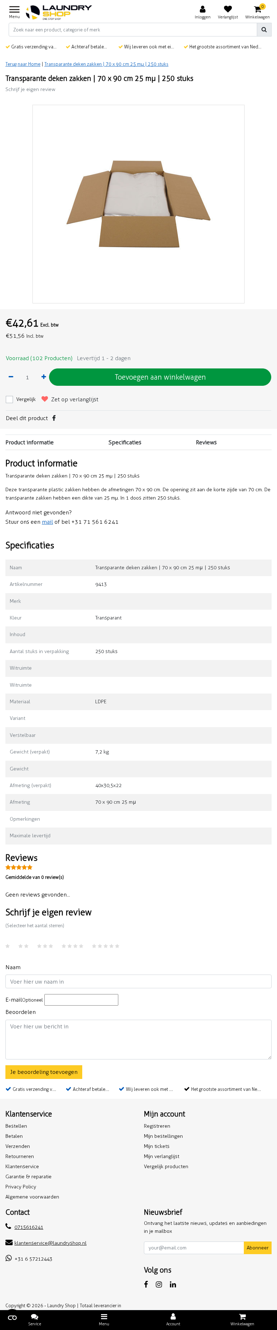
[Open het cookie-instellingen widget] (12, 1317)
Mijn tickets (157, 1146)
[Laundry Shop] (59, 12)
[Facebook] (54, 418)
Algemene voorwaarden (32, 1197)
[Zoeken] (264, 29)
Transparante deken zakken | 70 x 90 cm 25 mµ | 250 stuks (106, 64)
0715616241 (28, 1227)
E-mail (24, 999)
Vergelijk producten (166, 1166)
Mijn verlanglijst (161, 1156)
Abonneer (258, 1248)
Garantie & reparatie (28, 1177)
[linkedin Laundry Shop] (173, 1284)
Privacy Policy (20, 1187)
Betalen (14, 1136)
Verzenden (17, 1146)
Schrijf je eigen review (30, 89)
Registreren (157, 1126)
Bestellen (16, 1126)
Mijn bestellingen (163, 1136)
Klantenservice (22, 1166)
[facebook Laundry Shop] (146, 1284)
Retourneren (19, 1156)
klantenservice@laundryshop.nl (50, 1243)
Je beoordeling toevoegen (44, 1071)
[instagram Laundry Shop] (159, 1284)
